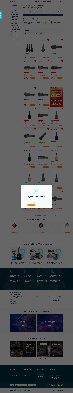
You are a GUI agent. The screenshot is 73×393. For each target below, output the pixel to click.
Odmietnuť (37, 205)
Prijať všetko (31, 205)
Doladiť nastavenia (43, 205)
